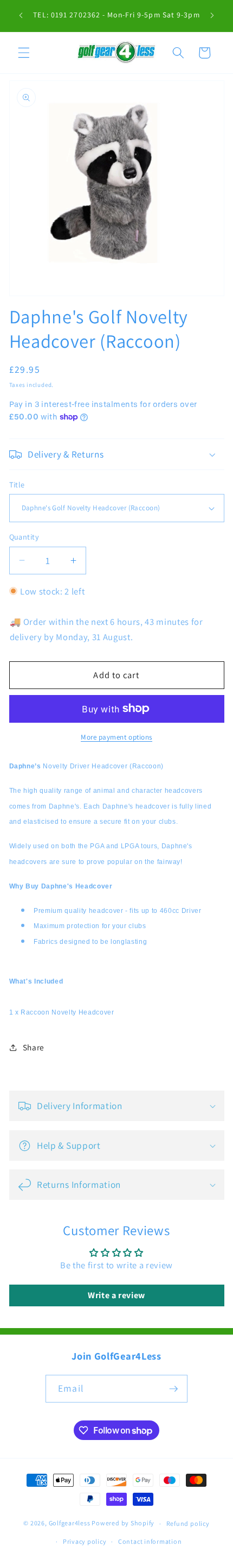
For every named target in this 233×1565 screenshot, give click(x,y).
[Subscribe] (173, 1389)
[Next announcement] (212, 16)
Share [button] (33, 1047)
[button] (24, 53)
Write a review (116, 1295)
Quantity (24, 536)
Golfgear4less (69, 1523)
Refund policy (188, 1523)
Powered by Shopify (123, 1523)
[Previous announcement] (21, 16)
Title (17, 484)
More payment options (116, 737)
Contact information (150, 1541)
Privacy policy (85, 1541)
